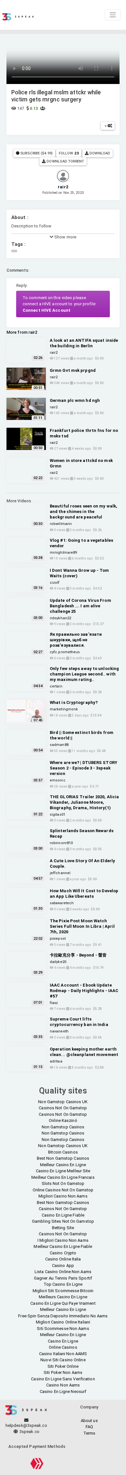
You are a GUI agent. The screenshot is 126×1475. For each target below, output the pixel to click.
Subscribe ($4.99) (36, 153)
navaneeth (59, 1031)
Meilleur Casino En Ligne (63, 1164)
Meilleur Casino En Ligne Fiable (63, 1246)
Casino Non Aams (63, 1385)
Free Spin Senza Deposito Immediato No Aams (63, 1315)
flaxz (54, 1003)
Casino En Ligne (63, 1341)
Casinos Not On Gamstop (63, 1107)
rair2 (54, 352)
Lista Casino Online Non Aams (63, 1271)
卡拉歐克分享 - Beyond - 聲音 (78, 955)
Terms (89, 1433)
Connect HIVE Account (46, 310)
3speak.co (28, 1431)
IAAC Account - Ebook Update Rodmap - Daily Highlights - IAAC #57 (84, 991)
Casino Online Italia (63, 1259)
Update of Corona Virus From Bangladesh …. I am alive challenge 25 (80, 606)
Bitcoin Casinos (63, 1152)
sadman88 (59, 745)
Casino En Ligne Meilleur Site (63, 1170)
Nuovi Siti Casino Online (62, 1359)
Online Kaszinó (63, 1120)
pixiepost (58, 938)
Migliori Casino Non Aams (62, 1196)
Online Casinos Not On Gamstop (63, 1189)
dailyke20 (58, 962)
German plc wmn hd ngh (75, 400)
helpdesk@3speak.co (26, 1425)
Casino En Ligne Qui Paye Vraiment (62, 1303)
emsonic (58, 780)
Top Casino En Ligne (63, 1284)
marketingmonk (64, 709)
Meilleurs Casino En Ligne (63, 1296)
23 (76, 153)
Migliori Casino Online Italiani (63, 1322)
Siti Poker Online (63, 1366)
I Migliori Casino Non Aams (63, 1240)
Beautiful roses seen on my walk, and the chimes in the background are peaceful (83, 511)
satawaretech (62, 903)
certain (56, 686)
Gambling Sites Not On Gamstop (63, 1221)
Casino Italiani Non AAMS (63, 1353)
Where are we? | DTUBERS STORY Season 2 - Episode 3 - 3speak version (83, 768)
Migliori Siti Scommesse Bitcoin (63, 1290)
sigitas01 (57, 814)
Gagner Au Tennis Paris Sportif (63, 1278)
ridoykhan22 (60, 618)
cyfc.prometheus (65, 652)
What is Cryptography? (74, 702)
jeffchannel (60, 873)
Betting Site (63, 1227)
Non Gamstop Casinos (63, 1127)
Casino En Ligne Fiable (63, 1215)
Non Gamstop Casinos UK (63, 1101)
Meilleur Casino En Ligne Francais (62, 1177)
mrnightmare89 (63, 552)
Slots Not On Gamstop (63, 1183)
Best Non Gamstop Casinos (63, 1158)
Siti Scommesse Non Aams (63, 1328)
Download (99, 153)
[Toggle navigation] (113, 14)
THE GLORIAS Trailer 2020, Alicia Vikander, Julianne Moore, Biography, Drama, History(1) (84, 802)
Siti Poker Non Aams (63, 1372)
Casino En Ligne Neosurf (63, 1391)
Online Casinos (63, 1347)
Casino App (63, 1265)
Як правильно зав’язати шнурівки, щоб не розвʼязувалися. (76, 640)
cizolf (55, 583)
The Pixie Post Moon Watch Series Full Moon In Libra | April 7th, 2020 (82, 926)
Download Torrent (65, 161)
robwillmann (61, 524)
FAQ (89, 1426)
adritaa (56, 1061)
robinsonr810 (61, 843)
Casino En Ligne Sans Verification (63, 1378)
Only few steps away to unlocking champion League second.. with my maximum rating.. (84, 674)
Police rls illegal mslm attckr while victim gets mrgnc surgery (56, 96)
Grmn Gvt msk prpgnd (73, 370)
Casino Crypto (63, 1252)
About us (89, 1420)
